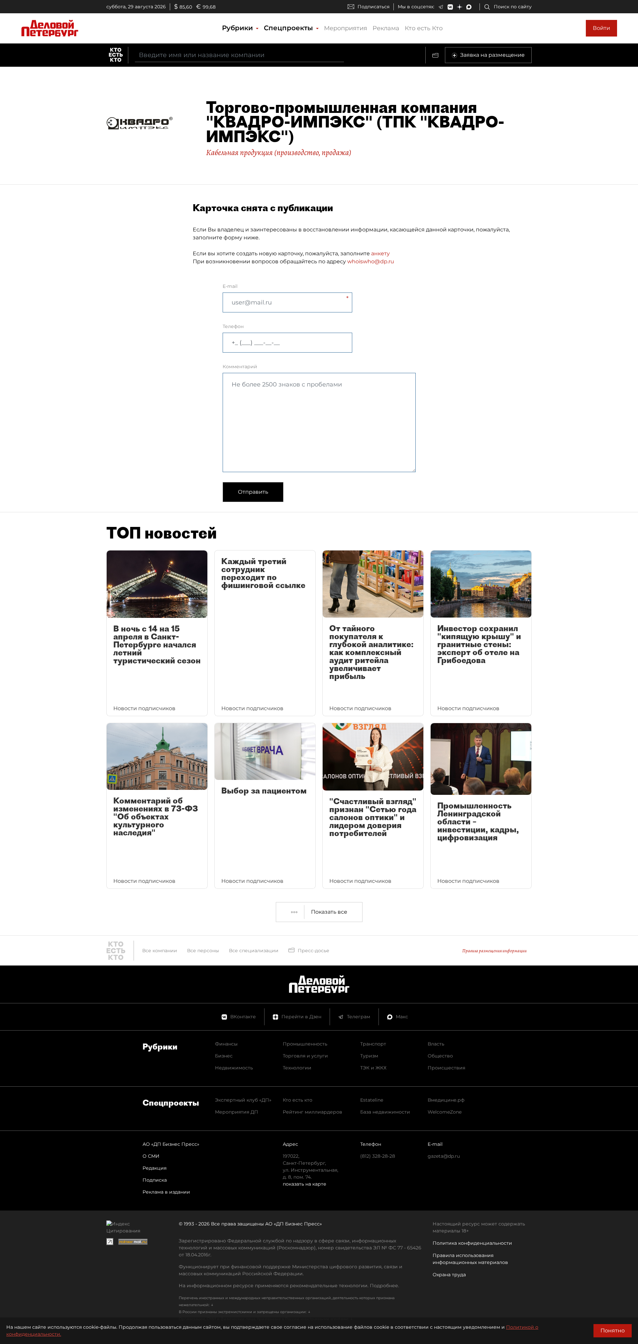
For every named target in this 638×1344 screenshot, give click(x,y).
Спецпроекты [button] (289, 28)
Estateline (371, 1100)
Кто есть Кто (424, 28)
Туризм (369, 1056)
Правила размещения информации (494, 951)
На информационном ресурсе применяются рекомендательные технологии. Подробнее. (289, 1286)
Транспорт (373, 1044)
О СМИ (151, 1156)
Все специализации (253, 951)
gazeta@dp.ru (444, 1156)
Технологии (297, 1068)
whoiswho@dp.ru (370, 261)
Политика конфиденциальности (472, 1243)
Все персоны (203, 951)
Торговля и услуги (305, 1056)
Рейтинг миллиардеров (312, 1112)
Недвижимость (234, 1068)
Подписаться (373, 7)
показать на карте (304, 1184)
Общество (440, 1056)
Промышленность (305, 1044)
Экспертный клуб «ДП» (243, 1100)
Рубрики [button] (238, 28)
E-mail (230, 286)
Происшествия (446, 1068)
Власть (436, 1044)
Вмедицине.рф (446, 1100)
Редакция (154, 1168)
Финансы (226, 1044)
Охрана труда (449, 1275)
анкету (380, 253)
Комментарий (240, 367)
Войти (601, 28)
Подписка (155, 1180)
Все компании (159, 951)
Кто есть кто (297, 1100)
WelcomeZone (445, 1112)
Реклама (385, 28)
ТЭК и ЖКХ (373, 1068)
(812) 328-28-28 (377, 1156)
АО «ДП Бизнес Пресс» (171, 1144)
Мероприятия (345, 28)
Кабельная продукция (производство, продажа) (278, 152)
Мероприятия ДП (236, 1112)
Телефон (233, 326)
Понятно (612, 1330)
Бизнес (224, 1056)
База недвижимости (385, 1112)
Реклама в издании (166, 1192)
